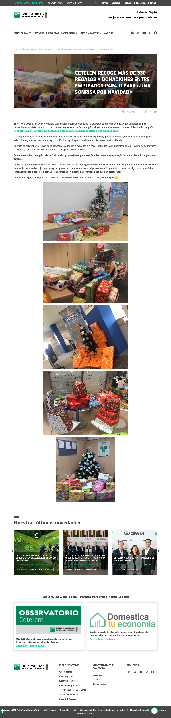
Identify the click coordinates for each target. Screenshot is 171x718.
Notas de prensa (36, 569)
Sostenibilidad (22, 569)
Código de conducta (159, 710)
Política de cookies (50, 710)
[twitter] (138, 33)
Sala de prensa (141, 3)
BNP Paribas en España (69, 695)
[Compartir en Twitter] (150, 112)
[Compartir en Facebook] (146, 112)
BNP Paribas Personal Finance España (89, 101)
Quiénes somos (22, 33)
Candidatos (116, 3)
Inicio (16, 49)
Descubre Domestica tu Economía (104, 639)
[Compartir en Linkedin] (155, 112)
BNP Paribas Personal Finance (72, 690)
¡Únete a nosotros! (90, 33)
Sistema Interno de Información (139, 710)
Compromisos (69, 33)
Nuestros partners (66, 676)
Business (148, 565)
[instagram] (150, 33)
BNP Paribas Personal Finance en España (28, 3)
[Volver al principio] (154, 711)
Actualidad (24, 49)
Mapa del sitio (64, 710)
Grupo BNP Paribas (67, 699)
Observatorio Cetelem (55, 3)
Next (158, 551)
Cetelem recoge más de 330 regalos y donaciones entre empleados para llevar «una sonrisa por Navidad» (74, 49)
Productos (52, 33)
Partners (105, 3)
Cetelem (49, 565)
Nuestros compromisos (69, 686)
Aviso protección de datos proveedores (112, 710)
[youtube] (144, 33)
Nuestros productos (67, 681)
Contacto (153, 3)
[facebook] (155, 33)
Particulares (128, 3)
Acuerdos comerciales (74, 569)
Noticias (108, 33)
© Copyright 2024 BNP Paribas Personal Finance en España (21, 710)
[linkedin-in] (132, 33)
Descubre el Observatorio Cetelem (30, 646)
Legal (74, 710)
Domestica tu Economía (75, 3)
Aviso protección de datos (88, 710)
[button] (2, 711)
